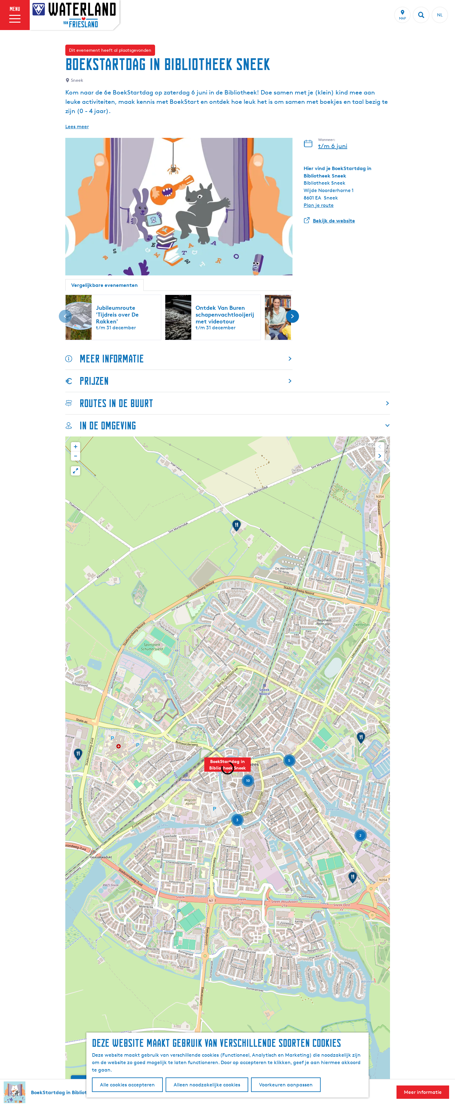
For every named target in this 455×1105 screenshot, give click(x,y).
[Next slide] (379, 456)
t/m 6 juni (332, 146)
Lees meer (77, 126)
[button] (227, 768)
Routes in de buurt (116, 403)
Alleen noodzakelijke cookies (207, 1085)
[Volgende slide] (292, 316)
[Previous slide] (379, 446)
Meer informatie (112, 359)
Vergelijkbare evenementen (104, 285)
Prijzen (94, 381)
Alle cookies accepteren (127, 1085)
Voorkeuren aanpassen (286, 1085)
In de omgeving (108, 425)
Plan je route (319, 205)
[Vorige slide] (65, 316)
